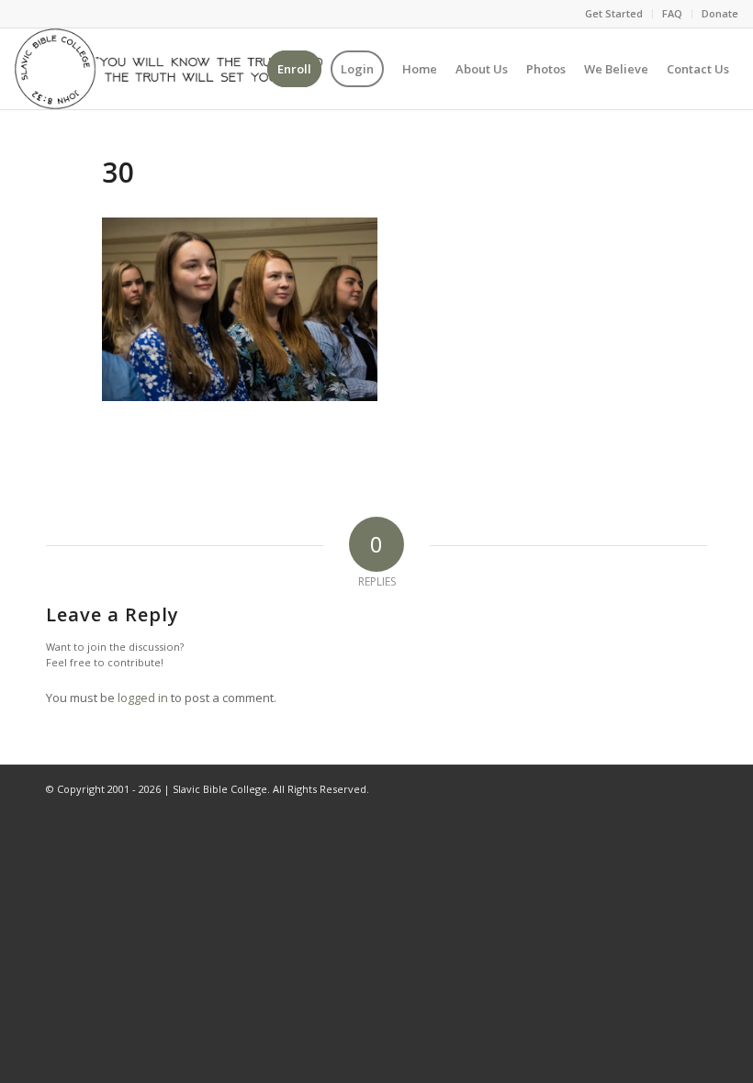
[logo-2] (168, 68)
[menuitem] (614, 13)
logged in (143, 697)
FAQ (672, 13)
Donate (720, 13)
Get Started (614, 13)
